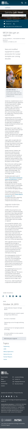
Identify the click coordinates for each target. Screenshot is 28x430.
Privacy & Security (18, 392)
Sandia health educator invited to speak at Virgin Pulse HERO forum (14, 314)
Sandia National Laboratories (7, 404)
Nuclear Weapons (8, 357)
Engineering (6, 346)
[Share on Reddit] (10, 296)
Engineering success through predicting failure (14, 323)
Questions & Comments (7, 392)
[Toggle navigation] (3, 7)
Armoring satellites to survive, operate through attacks (13, 333)
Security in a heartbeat (9, 318)
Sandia (5, 359)
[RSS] (17, 396)
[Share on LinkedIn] (13, 296)
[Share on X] (7, 296)
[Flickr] (9, 396)
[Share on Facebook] (4, 296)
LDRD (5, 349)
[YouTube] (7, 396)
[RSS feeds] (14, 24)
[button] (20, 296)
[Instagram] (4, 396)
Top (24, 428)
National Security (8, 354)
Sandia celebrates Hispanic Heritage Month (13, 308)
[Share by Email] (17, 296)
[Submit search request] (25, 15)
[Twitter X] (14, 396)
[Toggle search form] (22, 2)
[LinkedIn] (12, 396)
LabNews (7, 7)
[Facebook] (1, 396)
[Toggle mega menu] (25, 2)
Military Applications (8, 351)
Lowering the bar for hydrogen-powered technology (14, 328)
